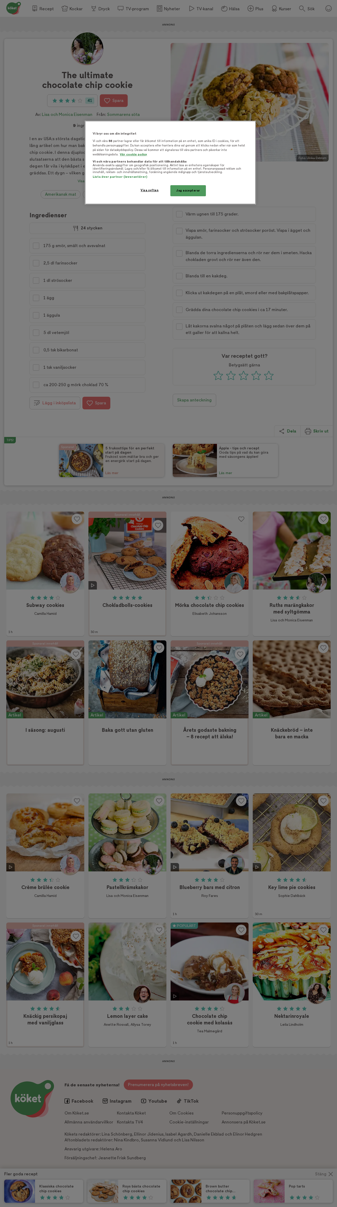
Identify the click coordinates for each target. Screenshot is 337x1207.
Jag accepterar (188, 190)
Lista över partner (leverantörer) (120, 177)
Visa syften (149, 190)
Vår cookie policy (133, 154)
